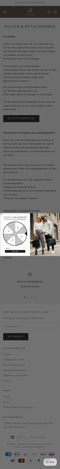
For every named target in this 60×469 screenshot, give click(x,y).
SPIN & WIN (15, 251)
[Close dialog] (1, 214)
